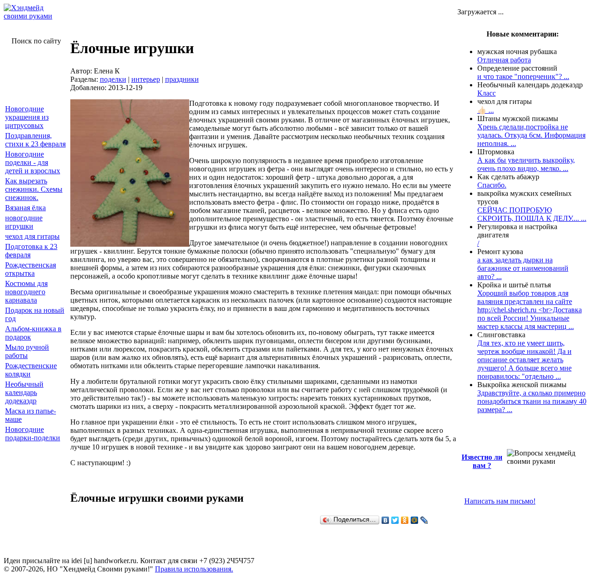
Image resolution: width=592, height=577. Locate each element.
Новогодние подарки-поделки (32, 433)
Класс (486, 93)
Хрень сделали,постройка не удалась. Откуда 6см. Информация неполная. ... (531, 135)
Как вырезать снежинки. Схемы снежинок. (33, 189)
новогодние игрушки (24, 222)
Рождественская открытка (30, 269)
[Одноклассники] (405, 520)
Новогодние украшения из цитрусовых (27, 117)
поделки (113, 79)
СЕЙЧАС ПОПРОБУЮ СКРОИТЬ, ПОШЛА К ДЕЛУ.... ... (531, 214)
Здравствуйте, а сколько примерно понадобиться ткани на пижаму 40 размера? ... (531, 401)
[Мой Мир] (414, 520)
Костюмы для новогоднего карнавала (26, 291)
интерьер (145, 79)
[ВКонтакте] (385, 520)
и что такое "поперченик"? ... (523, 76)
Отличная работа (504, 60)
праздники (182, 79)
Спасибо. (491, 185)
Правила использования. (194, 569)
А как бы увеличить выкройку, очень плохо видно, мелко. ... (526, 164)
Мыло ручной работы (27, 351)
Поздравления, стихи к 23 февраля (35, 140)
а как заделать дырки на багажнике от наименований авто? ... (522, 268)
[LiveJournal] (424, 520)
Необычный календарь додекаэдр (24, 392)
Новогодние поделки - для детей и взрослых (32, 162)
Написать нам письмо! (500, 501)
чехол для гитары (32, 236)
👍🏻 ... (485, 110)
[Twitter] (395, 520)
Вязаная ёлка (25, 208)
